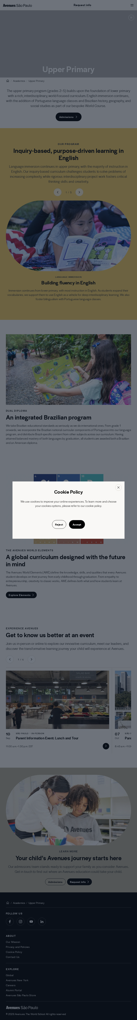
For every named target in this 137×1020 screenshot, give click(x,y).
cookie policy (93, 506)
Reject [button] (59, 524)
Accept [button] (77, 524)
